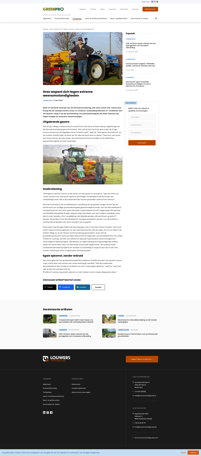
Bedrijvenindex (150, 9)
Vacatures (135, 9)
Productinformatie (61, 18)
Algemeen (47, 18)
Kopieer (98, 287)
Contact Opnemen (79, 388)
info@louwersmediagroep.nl (145, 396)
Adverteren (112, 9)
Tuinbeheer (77, 18)
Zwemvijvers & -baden (139, 18)
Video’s (102, 9)
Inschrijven (142, 143)
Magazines (82, 9)
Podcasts (93, 9)
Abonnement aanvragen (81, 392)
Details (183, 452)
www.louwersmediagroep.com (146, 438)
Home (45, 29)
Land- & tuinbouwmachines (96, 18)
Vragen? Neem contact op (141, 359)
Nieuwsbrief (124, 9)
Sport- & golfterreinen (118, 18)
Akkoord (193, 452)
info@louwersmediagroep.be (146, 427)
